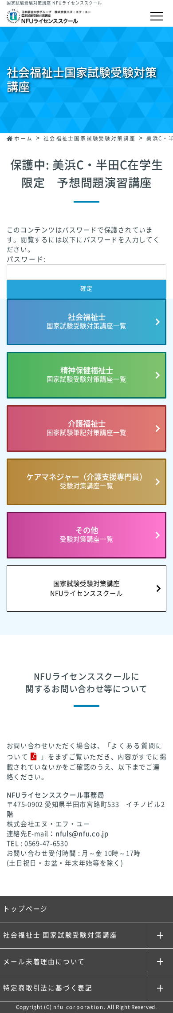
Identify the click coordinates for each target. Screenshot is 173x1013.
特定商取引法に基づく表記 (48, 988)
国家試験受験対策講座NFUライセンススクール (86, 588)
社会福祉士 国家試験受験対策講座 (60, 935)
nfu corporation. (79, 1007)
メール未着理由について (44, 961)
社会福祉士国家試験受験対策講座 (89, 138)
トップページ (25, 908)
